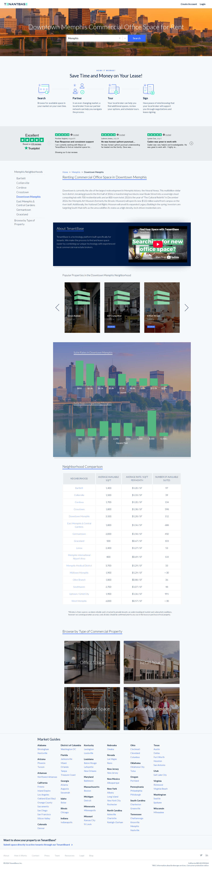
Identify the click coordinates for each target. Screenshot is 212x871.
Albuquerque (113, 782)
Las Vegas (112, 759)
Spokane (158, 802)
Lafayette (88, 767)
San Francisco (44, 814)
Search (137, 38)
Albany (110, 792)
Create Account (189, 4)
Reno (109, 763)
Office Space (92, 662)
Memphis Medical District (79, 565)
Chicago (65, 812)
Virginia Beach (161, 788)
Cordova (21, 187)
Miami (64, 763)
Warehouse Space (92, 708)
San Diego (42, 810)
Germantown (23, 209)
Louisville (88, 753)
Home (65, 172)
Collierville (22, 182)
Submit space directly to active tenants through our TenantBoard (36, 844)
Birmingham (43, 749)
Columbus (135, 757)
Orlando (65, 767)
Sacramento (43, 806)
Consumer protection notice (198, 865)
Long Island (112, 796)
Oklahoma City (137, 767)
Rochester (112, 804)
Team (57, 855)
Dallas (157, 753)
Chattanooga (136, 818)
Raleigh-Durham (115, 822)
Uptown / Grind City (79, 593)
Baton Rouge (90, 763)
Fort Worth (159, 757)
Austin (157, 749)
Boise (63, 802)
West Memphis (79, 600)
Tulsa (133, 771)
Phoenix (41, 763)
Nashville (134, 830)
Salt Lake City (160, 775)
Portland (134, 780)
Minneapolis (90, 810)
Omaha (110, 749)
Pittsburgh (135, 794)
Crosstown (22, 192)
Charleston (135, 804)
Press (47, 855)
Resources (69, 855)
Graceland (22, 214)
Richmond (158, 784)
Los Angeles (43, 794)
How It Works (20, 855)
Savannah (65, 792)
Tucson (40, 767)
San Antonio (159, 765)
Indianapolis (66, 822)
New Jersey (112, 772)
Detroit (87, 800)
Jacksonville (66, 759)
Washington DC (68, 749)
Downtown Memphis (79, 516)
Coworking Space (152, 708)
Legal (81, 855)
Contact (35, 855)
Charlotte (112, 818)
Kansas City (89, 820)
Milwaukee (159, 812)
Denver (41, 828)
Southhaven (79, 586)
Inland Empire (43, 790)
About (6, 855)
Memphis (76, 172)
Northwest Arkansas (47, 777)
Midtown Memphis (79, 572)
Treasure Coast (68, 775)
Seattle (157, 798)
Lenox (79, 548)
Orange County (44, 802)
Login (203, 4)
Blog (91, 855)
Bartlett (21, 178)
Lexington (89, 749)
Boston (87, 790)
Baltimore (88, 780)
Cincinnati (135, 749)
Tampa (64, 771)
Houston (158, 761)
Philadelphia (136, 790)
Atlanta (64, 784)
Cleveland (135, 753)
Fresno (40, 786)
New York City (114, 800)
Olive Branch (79, 579)
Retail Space (152, 662)
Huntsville (42, 753)
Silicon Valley (43, 818)
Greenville (135, 808)
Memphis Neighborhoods (28, 171)
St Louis (88, 824)
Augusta (65, 788)
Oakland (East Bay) (46, 798)
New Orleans (90, 771)
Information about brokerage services (171, 865)
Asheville (111, 814)
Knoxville (134, 822)
